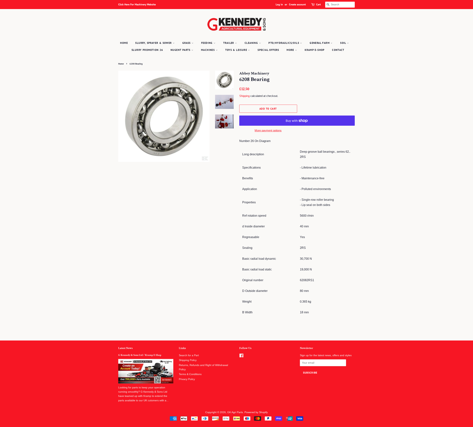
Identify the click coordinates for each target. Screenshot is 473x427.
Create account (297, 4)
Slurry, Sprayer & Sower (154, 43)
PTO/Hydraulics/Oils (284, 43)
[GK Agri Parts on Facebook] (241, 356)
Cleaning (252, 43)
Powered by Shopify (256, 412)
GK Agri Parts (235, 412)
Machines (208, 50)
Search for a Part (189, 355)
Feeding (207, 43)
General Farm (320, 43)
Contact (338, 50)
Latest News (125, 348)
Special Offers (268, 50)
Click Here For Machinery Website (137, 4)
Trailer (229, 43)
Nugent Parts (181, 50)
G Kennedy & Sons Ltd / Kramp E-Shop (139, 355)
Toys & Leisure (236, 50)
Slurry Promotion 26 (147, 50)
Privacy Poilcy (187, 379)
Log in (279, 4)
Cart (318, 4)
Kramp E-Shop (315, 50)
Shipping (244, 95)
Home (124, 43)
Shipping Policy (188, 360)
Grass (187, 43)
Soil (343, 43)
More (291, 50)
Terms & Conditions (190, 374)
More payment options (268, 130)
